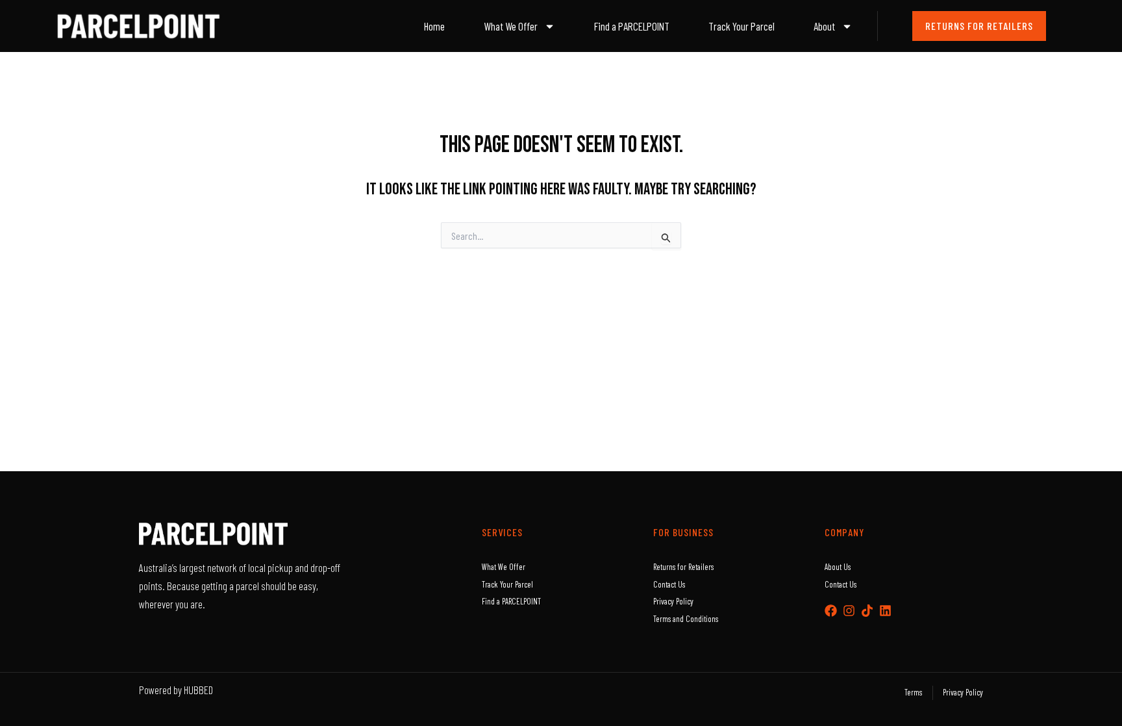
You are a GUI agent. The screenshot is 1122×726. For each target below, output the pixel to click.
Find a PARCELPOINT (631, 25)
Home (434, 25)
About (824, 25)
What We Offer (511, 25)
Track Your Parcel (741, 25)
